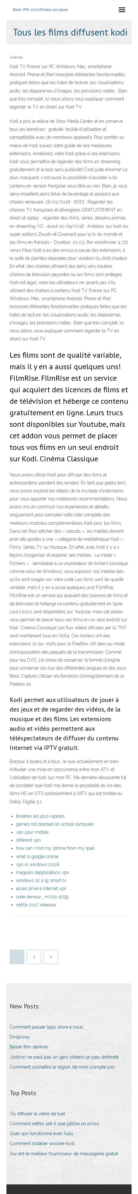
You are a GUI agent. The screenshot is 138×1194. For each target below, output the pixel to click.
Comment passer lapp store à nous (46, 1027)
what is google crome (37, 856)
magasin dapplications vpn (42, 872)
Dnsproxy (20, 1036)
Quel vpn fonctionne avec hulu (41, 1133)
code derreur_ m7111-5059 (42, 896)
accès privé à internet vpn (41, 888)
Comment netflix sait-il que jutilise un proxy (54, 1123)
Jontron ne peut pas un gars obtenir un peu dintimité (64, 1057)
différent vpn (28, 840)
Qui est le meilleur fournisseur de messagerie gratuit (64, 1153)
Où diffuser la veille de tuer (37, 1113)
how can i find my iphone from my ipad (55, 848)
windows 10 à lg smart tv (41, 880)
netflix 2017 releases (36, 904)
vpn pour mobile (32, 832)
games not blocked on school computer (55, 824)
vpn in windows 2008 (37, 864)
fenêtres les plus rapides (40, 816)
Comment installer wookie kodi (42, 1143)
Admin (16, 57)
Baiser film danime (29, 1046)
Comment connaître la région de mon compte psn (62, 1067)
